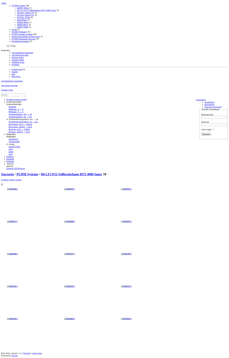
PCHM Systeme (18, 5)
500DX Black (23, 22)
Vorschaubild (14, 142)
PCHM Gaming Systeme (22, 34)
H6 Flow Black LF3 (25, 15)
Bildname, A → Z (16, 109)
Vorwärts (27, 353)
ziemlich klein (14, 147)
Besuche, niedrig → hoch (19, 132)
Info (13, 74)
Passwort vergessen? (213, 107)
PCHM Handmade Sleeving (23, 39)
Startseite (7, 174)
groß (10, 154)
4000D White (22, 27)
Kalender (15, 65)
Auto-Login (206, 129)
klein (11, 149)
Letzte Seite (37, 353)
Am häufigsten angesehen (22, 53)
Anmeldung (201, 100)
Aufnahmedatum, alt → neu (20, 117)
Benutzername (207, 115)
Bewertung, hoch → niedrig (20, 124)
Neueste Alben (18, 60)
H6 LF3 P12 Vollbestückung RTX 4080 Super (36, 10)
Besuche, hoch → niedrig (19, 129)
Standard (12, 107)
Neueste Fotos (18, 57)
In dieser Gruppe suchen (11, 180)
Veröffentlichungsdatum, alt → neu (23, 122)
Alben (3, 3)
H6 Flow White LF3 (25, 13)
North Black (22, 20)
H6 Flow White (23, 17)
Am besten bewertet (20, 55)
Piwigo (15, 356)
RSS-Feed (16, 76)
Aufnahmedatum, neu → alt (20, 114)
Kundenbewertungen (20, 41)
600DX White (23, 8)
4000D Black (22, 25)
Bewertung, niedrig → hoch (20, 127)
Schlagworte (17, 69)
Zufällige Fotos (18, 62)
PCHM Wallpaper (19, 32)
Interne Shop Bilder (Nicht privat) (26, 36)
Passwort (205, 122)
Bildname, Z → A (16, 112)
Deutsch (15, 168)
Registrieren (209, 104)
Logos (14, 29)
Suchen (15, 72)
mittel (11, 152)
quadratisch (13, 139)
